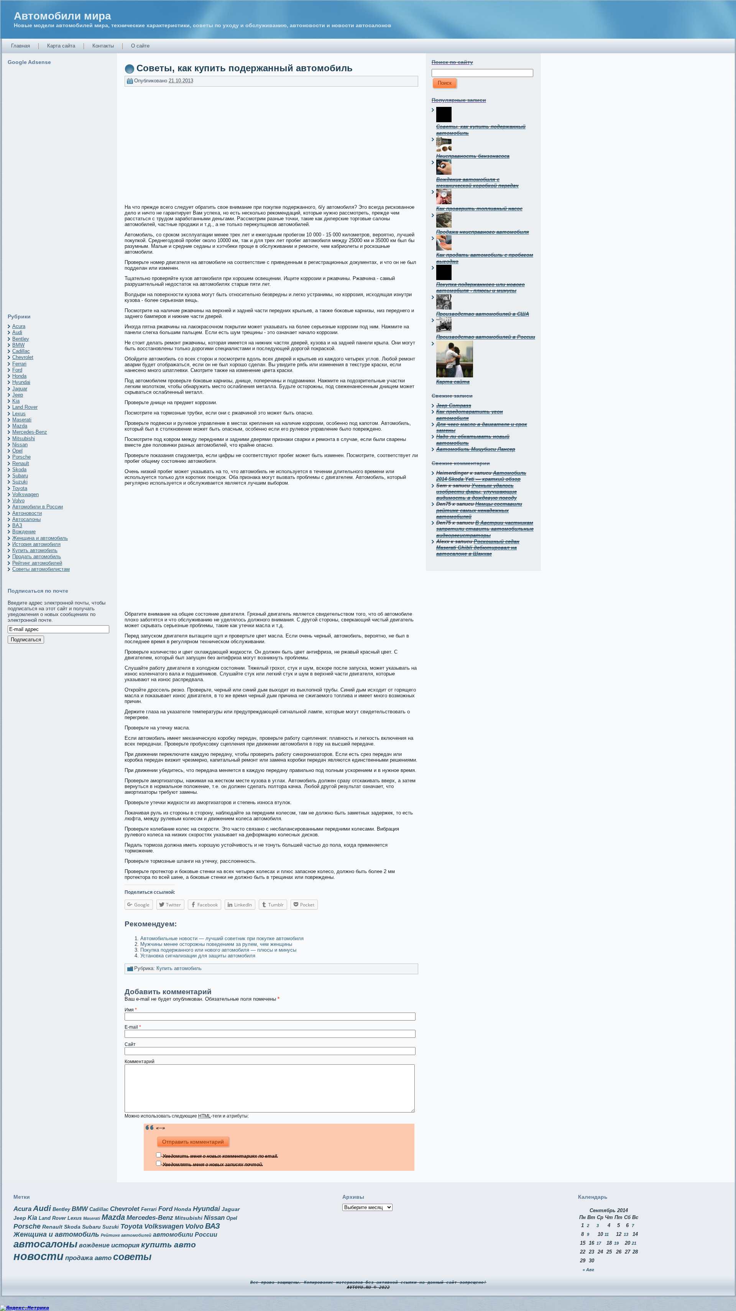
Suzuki (20, 482)
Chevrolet (22, 357)
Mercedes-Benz (29, 432)
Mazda (19, 426)
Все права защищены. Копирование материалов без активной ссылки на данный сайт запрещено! (368, 1282)
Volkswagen (25, 494)
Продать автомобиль (36, 556)
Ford (17, 370)
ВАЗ (17, 525)
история (125, 1245)
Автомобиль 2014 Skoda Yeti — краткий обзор (481, 476)
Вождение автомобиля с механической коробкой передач (477, 182)
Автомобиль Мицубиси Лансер (475, 449)
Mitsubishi (23, 438)
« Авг (588, 1269)
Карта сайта (453, 382)
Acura (18, 326)
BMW (18, 345)
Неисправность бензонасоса (472, 156)
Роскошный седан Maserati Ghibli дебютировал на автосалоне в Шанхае (477, 548)
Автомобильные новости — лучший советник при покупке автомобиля (222, 938)
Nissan (20, 444)
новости (38, 1256)
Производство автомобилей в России (485, 337)
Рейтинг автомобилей (37, 563)
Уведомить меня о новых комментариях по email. (220, 1156)
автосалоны (45, 1244)
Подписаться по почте (38, 591)
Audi (17, 332)
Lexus (19, 413)
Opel (17, 451)
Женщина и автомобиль (40, 538)
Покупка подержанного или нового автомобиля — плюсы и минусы (218, 950)
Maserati (21, 420)
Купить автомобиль (35, 550)
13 (626, 1234)
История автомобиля (36, 544)
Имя (131, 1010)
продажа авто (88, 1258)
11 (607, 1234)
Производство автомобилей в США (482, 314)
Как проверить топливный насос (479, 208)
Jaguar (19, 389)
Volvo (18, 500)
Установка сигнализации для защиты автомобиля (197, 956)
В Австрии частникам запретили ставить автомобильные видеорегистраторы (485, 529)
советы (132, 1256)
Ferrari (19, 364)
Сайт (130, 1044)
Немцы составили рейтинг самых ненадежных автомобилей (479, 510)
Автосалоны (26, 519)
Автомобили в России (37, 507)
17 (598, 1243)
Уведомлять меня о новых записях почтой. (213, 1164)
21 (634, 1243)
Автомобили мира (62, 16)
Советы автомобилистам (41, 569)
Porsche (21, 457)
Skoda (19, 469)
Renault (20, 463)
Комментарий (139, 1061)
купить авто (168, 1244)
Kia (16, 401)
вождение (94, 1245)
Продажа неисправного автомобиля (482, 232)
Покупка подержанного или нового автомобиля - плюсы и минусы (480, 287)
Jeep (17, 395)
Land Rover (25, 407)
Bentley (20, 339)
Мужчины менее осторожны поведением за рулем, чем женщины (216, 944)
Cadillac (21, 351)
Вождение (24, 531)
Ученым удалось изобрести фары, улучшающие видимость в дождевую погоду (476, 492)
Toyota (19, 488)
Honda (19, 376)
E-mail (133, 1027)
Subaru (20, 476)
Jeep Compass (453, 405)
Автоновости (27, 513)
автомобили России (185, 1234)
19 (616, 1243)
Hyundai (21, 382)
